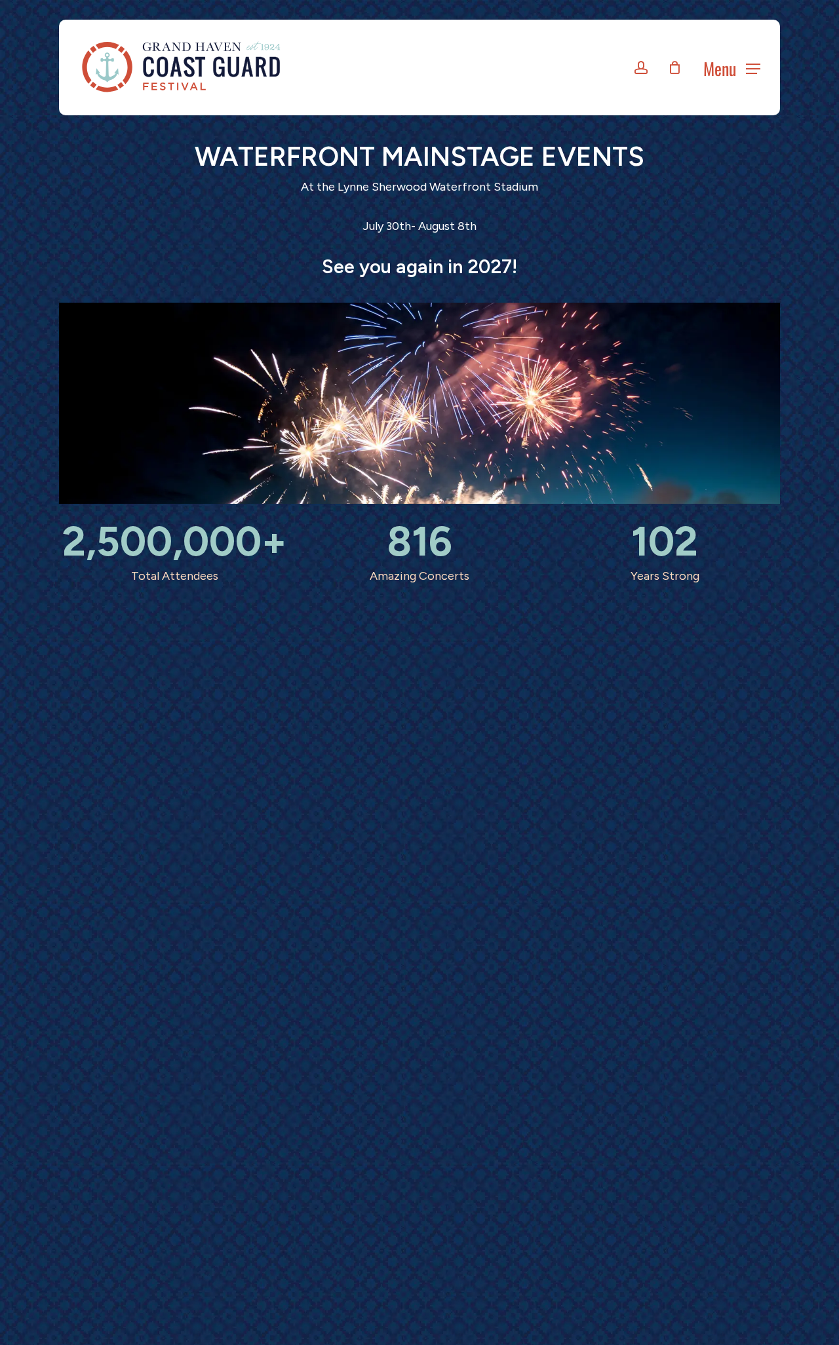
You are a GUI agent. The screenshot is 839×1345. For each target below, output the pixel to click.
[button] (731, 67)
